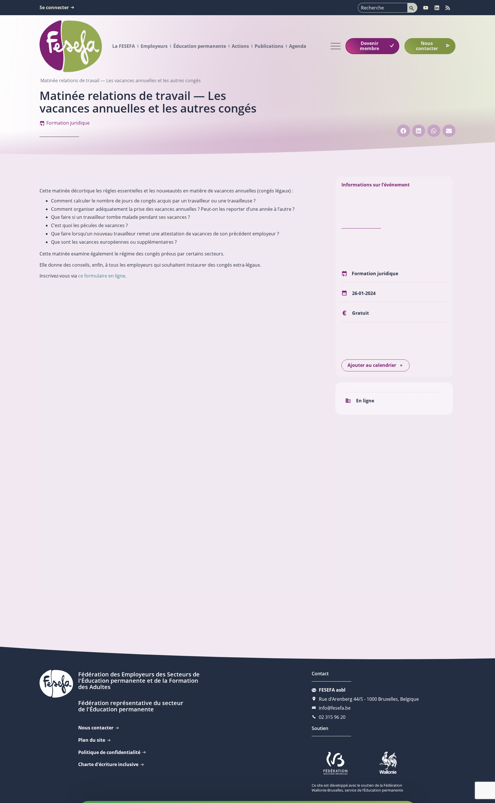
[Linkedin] (437, 8)
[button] (403, 131)
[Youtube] (426, 8)
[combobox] (383, 8)
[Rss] (448, 8)
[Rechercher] (412, 8)
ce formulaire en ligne (101, 276)
